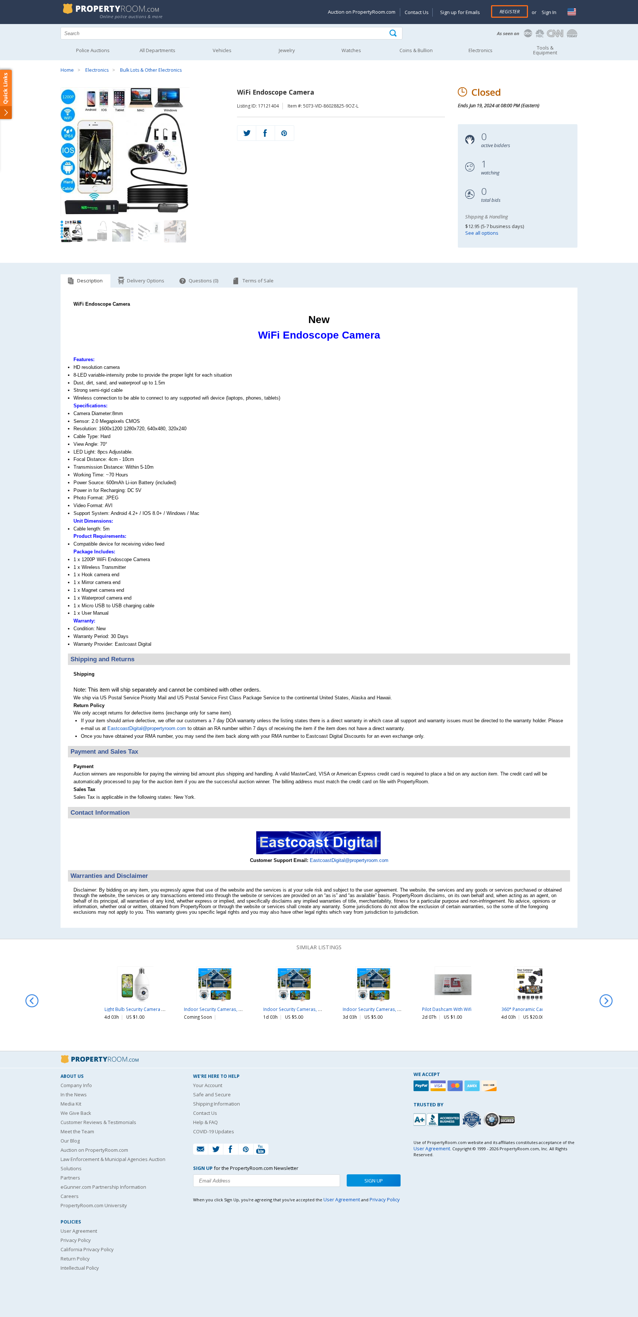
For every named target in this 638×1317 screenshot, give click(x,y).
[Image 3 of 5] (123, 231)
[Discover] (489, 1085)
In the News (74, 1094)
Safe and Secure (212, 1094)
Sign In (548, 12)
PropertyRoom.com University (94, 1205)
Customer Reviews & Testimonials (98, 1122)
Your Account (207, 1085)
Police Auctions (93, 50)
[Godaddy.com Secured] (500, 1119)
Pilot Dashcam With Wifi (446, 1009)
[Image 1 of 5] (142, 152)
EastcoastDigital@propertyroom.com (146, 728)
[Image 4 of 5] (149, 231)
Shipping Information (216, 1103)
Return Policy (75, 1258)
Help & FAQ (205, 1122)
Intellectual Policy (80, 1268)
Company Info (76, 1085)
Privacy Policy (76, 1240)
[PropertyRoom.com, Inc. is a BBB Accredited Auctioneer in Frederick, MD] (438, 1119)
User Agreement (79, 1231)
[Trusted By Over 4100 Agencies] (473, 1119)
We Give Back (76, 1113)
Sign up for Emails (460, 12)
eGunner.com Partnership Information (103, 1187)
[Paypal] (422, 1085)
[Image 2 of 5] (97, 231)
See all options (481, 233)
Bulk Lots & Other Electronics (151, 70)
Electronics (97, 70)
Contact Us (417, 12)
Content (7, 94)
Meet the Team (77, 1131)
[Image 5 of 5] (175, 231)
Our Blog (70, 1140)
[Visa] (439, 1085)
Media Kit (71, 1103)
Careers (70, 1196)
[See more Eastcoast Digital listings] (319, 852)
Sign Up (373, 1180)
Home (67, 70)
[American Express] (472, 1085)
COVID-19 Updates (213, 1131)
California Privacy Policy (87, 1249)
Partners (70, 1177)
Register (509, 11)
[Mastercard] (455, 1085)
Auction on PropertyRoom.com (361, 12)
